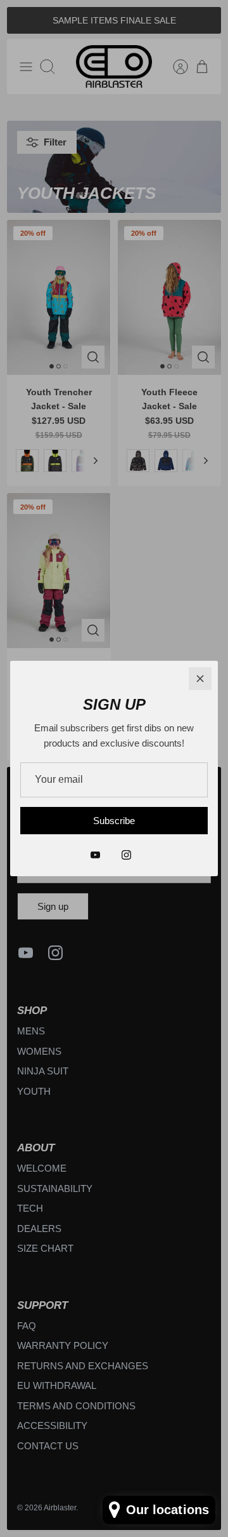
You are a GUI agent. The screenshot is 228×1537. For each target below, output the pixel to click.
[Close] (200, 678)
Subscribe (114, 820)
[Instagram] (126, 855)
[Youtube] (95, 855)
